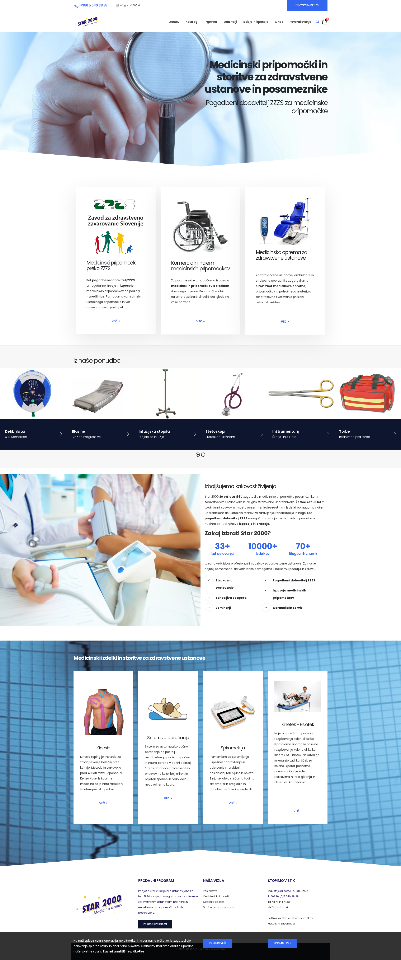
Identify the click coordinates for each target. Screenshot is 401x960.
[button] (198, 455)
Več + (116, 321)
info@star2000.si (130, 5)
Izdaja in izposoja (255, 22)
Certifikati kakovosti (216, 896)
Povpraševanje (300, 22)
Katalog (192, 22)
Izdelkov (262, 554)
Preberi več (217, 943)
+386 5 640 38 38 (93, 5)
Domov (174, 22)
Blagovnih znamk (303, 554)
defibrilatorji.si (279, 902)
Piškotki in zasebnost (281, 923)
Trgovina (210, 22)
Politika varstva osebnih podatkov (290, 918)
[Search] (317, 21)
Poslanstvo (210, 891)
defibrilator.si (278, 907)
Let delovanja (222, 554)
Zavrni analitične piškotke (123, 951)
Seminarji (230, 22)
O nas (279, 22)
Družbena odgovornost (219, 907)
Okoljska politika (214, 902)
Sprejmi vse (282, 943)
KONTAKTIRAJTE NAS (307, 5)
